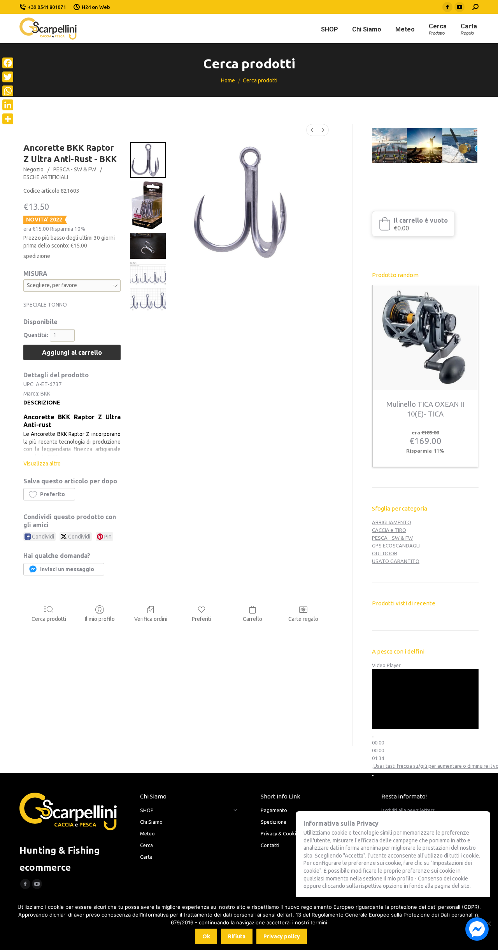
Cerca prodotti (49, 619)
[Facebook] (8, 63)
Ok (206, 936)
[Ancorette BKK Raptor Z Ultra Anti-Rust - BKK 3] (148, 273)
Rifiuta (236, 936)
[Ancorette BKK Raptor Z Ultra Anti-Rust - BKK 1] (148, 205)
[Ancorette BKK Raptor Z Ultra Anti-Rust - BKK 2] (148, 246)
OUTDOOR (384, 553)
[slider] (378, 750)
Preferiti (201, 619)
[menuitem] (312, 130)
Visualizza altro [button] (42, 463)
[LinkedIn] (8, 105)
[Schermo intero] (373, 775)
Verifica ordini (150, 619)
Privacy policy (281, 936)
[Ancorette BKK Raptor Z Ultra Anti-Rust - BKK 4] (148, 299)
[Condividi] (8, 119)
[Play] (373, 736)
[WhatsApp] (8, 91)
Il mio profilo (100, 619)
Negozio (33, 169)
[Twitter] (8, 77)
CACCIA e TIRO (389, 530)
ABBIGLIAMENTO (391, 522)
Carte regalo (303, 619)
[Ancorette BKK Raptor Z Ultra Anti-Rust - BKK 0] (148, 160)
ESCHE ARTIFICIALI (45, 177)
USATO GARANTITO (395, 561)
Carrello (252, 619)
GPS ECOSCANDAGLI (396, 545)
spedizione (36, 256)
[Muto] (373, 768)
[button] (49, 494)
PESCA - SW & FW (74, 169)
